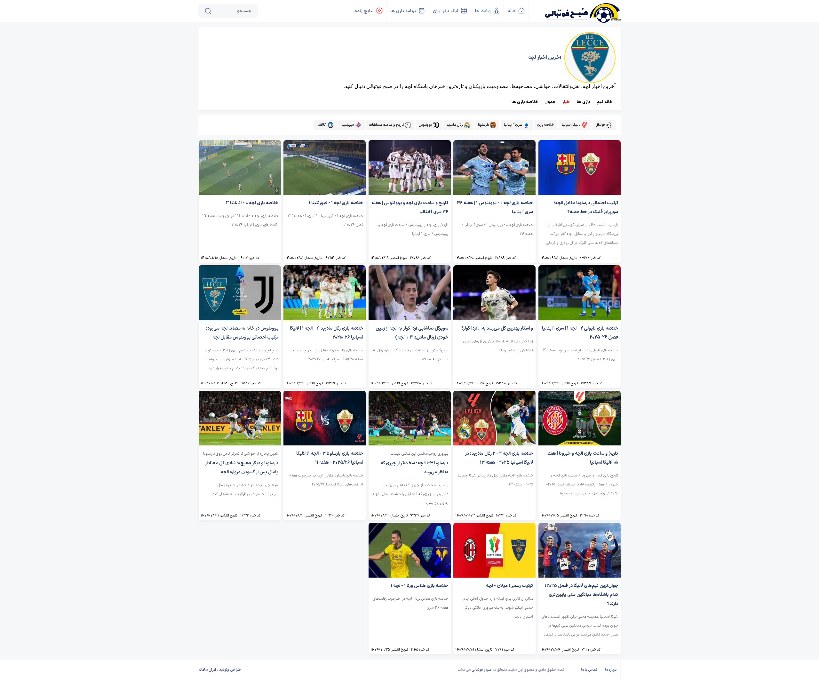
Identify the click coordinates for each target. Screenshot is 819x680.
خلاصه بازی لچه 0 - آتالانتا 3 (252, 203)
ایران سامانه (207, 670)
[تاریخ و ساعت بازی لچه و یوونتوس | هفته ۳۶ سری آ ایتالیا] (410, 193)
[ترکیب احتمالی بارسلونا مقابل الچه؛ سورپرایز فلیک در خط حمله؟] (579, 193)
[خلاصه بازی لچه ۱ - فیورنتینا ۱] (324, 193)
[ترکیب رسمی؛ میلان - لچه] (494, 576)
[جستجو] (208, 11)
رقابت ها (483, 11)
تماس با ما (589, 670)
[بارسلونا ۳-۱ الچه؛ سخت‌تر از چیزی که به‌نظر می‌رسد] (410, 443)
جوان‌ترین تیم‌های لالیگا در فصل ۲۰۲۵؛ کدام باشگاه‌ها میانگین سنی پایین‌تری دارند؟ (581, 594)
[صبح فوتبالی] (582, 10)
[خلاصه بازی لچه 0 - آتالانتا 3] (240, 193)
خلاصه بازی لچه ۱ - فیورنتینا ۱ (336, 203)
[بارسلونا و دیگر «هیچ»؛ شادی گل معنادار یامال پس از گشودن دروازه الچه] (240, 443)
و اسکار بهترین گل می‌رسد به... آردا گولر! (497, 328)
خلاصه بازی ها (525, 102)
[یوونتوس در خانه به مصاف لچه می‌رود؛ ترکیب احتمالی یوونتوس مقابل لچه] (240, 318)
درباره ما (610, 670)
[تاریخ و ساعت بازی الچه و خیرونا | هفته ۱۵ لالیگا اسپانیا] (579, 443)
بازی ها (583, 102)
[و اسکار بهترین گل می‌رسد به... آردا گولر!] (494, 318)
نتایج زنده (364, 11)
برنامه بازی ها (403, 11)
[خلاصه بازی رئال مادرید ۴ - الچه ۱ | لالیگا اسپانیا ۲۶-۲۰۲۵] (324, 318)
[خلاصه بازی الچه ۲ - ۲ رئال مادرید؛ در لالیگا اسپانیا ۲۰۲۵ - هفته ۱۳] (494, 443)
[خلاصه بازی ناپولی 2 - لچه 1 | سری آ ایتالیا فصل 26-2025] (579, 318)
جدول (550, 102)
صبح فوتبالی (481, 670)
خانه (512, 11)
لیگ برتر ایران (445, 11)
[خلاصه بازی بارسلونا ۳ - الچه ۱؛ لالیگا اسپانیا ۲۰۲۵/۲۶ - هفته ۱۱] (324, 443)
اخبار (566, 102)
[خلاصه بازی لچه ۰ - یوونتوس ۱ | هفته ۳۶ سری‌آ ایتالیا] (494, 193)
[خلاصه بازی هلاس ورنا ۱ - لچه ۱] (410, 576)
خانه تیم (604, 102)
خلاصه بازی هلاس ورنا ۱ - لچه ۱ (419, 585)
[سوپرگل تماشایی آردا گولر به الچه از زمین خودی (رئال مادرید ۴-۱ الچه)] (410, 318)
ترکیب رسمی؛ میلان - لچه (509, 585)
